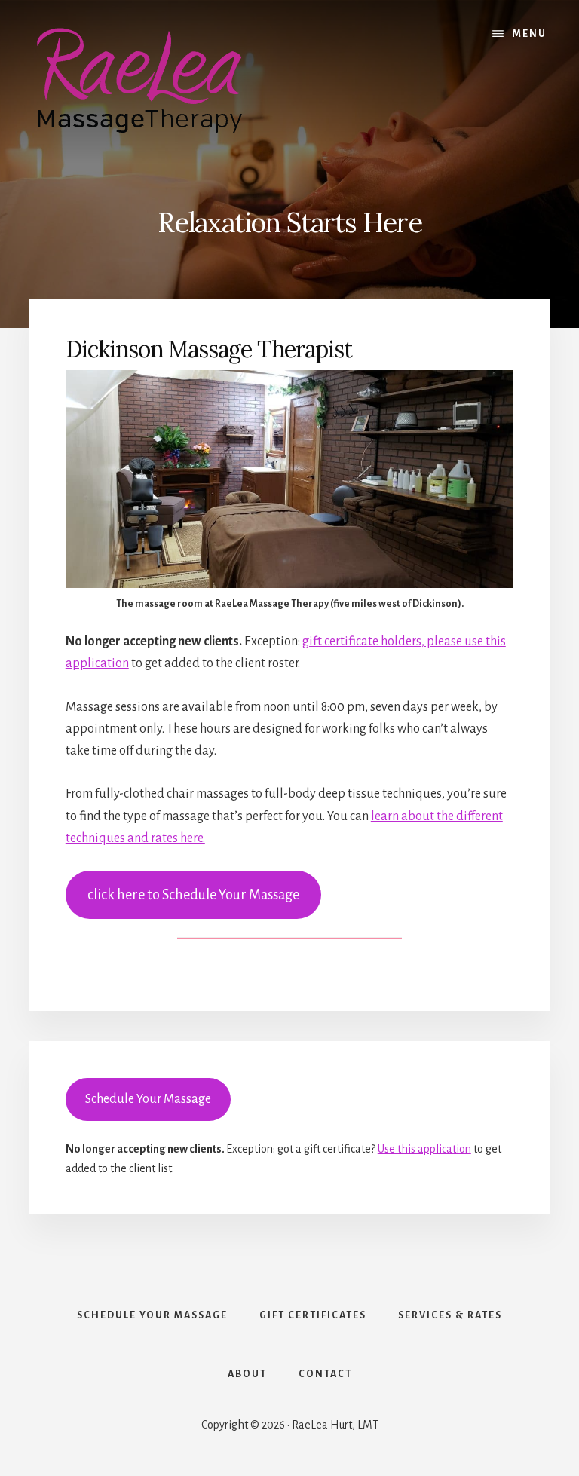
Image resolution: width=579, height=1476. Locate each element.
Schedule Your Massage (148, 1099)
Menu (530, 34)
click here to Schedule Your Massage (193, 894)
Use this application (424, 1149)
